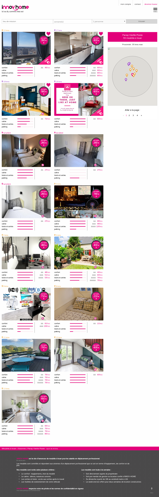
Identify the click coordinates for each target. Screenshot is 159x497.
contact (138, 4)
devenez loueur (150, 4)
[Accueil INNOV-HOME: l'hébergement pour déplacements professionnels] (20, 8)
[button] (132, 66)
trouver (141, 21)
